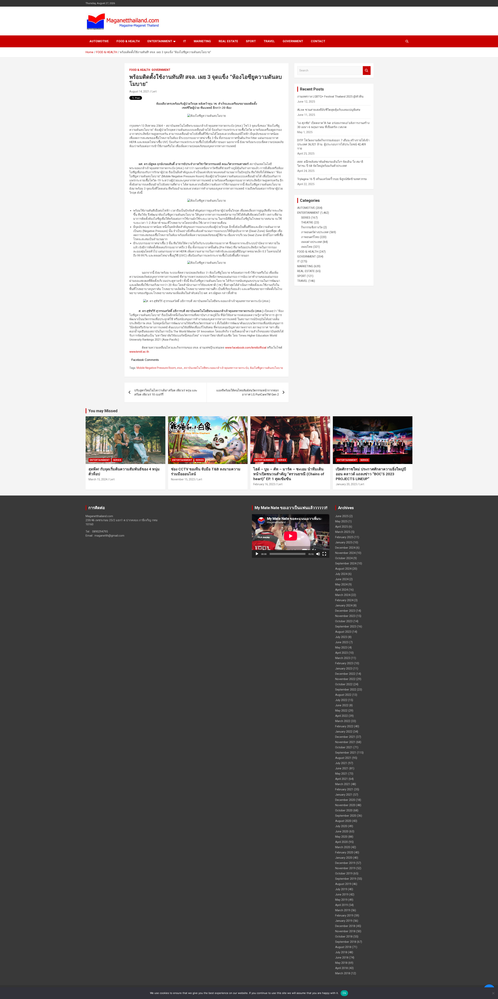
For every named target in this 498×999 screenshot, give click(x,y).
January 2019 (343, 921)
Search (367, 70)
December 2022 (345, 674)
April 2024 (341, 589)
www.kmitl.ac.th (139, 351)
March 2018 (342, 973)
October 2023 (343, 621)
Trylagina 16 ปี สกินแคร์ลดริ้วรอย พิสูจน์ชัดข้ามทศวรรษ (332, 179)
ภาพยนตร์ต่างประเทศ (315, 232)
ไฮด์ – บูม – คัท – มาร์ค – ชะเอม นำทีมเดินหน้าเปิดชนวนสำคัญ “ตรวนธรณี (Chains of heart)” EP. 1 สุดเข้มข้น (288, 474)
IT (184, 41)
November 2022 (345, 679)
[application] (290, 536)
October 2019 (343, 873)
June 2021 (341, 768)
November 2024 (345, 553)
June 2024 (341, 579)
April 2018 (341, 968)
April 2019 (341, 905)
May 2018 (341, 963)
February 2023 (344, 663)
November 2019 (345, 868)
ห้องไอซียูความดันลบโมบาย (266, 367)
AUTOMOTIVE (99, 41)
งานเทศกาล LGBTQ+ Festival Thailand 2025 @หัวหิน (330, 96)
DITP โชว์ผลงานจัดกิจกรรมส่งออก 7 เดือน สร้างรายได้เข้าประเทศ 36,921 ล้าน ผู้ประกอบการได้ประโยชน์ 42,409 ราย (333, 144)
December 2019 (345, 863)
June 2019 (341, 894)
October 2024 (343, 558)
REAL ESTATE (228, 41)
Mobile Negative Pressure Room (156, 367)
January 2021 (343, 794)
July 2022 (341, 700)
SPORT (251, 41)
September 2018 (345, 942)
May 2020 (341, 836)
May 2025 (341, 521)
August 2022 (343, 695)
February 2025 (344, 537)
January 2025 (343, 542)
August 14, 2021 (139, 91)
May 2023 (341, 647)
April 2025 (341, 526)
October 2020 (343, 810)
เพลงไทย (306, 247)
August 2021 (343, 758)
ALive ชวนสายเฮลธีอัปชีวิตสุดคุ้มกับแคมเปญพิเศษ (328, 110)
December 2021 (345, 737)
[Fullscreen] (324, 554)
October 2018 (343, 936)
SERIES (305, 217)
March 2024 (342, 595)
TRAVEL (269, 41)
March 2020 (342, 847)
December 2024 (345, 547)
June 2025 (341, 516)
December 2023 (345, 610)
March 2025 (342, 532)
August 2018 (343, 947)
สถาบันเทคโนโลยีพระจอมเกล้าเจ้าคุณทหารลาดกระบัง (216, 367)
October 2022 (343, 684)
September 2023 (345, 626)
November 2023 (345, 616)
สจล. (180, 367)
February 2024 (344, 600)
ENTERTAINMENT (159, 41)
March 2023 (342, 658)
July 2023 (341, 637)
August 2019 (343, 884)
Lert (154, 91)
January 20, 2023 (346, 484)
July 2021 (341, 763)
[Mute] (318, 554)
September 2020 (345, 815)
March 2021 (342, 784)
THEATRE (307, 222)
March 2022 (342, 721)
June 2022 (341, 705)
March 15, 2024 (98, 479)
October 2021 (343, 747)
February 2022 (344, 726)
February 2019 (344, 915)
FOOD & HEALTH (128, 41)
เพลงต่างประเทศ (311, 242)
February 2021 (344, 789)
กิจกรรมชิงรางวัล (312, 227)
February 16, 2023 (264, 484)
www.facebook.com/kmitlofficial (245, 347)
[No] (493, 993)
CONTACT (318, 41)
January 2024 (343, 605)
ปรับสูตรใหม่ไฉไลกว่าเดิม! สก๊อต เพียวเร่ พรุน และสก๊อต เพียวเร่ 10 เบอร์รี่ (165, 392)
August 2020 (343, 821)
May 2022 (341, 710)
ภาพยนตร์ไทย (310, 237)
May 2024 (341, 584)
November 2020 (345, 805)
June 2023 (341, 642)
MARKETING (202, 41)
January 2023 (343, 668)
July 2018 (341, 952)
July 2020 (341, 826)
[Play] (257, 554)
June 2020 (341, 831)
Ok (344, 993)
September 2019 (345, 878)
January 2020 (343, 857)
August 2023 (343, 631)
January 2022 (343, 731)
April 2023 (341, 653)
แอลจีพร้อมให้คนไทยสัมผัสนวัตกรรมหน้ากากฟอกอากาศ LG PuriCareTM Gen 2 (247, 392)
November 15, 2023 (183, 479)
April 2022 (341, 716)
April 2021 (341, 779)
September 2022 (345, 689)
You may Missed (102, 411)
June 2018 (341, 957)
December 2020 (345, 800)
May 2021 (341, 773)
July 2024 (341, 574)
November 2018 (345, 931)
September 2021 (345, 752)
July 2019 (341, 889)
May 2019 (341, 899)
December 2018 (345, 926)
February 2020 (344, 852)
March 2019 (342, 910)
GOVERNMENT (293, 41)
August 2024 (343, 568)
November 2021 (345, 742)
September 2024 (345, 563)
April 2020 (341, 842)
